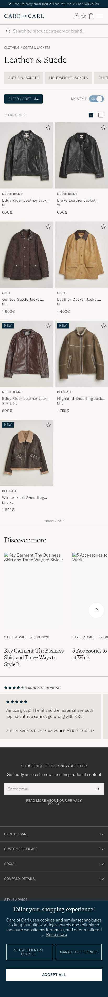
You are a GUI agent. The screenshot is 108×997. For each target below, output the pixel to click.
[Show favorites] (83, 16)
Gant (6, 293)
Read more (56, 934)
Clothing (12, 48)
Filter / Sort (19, 99)
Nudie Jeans (12, 194)
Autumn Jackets (23, 78)
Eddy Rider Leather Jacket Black (26, 200)
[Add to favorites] (47, 128)
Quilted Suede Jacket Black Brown (21, 299)
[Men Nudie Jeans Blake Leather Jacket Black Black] (81, 155)
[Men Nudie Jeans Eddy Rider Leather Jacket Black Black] (26, 155)
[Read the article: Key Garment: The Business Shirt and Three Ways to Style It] (34, 610)
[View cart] (91, 16)
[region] (54, 716)
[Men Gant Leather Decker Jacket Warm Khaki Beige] (81, 255)
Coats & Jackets (36, 48)
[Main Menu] (99, 16)
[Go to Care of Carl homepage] (24, 16)
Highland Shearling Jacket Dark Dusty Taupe (81, 398)
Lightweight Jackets (68, 78)
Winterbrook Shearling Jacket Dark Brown (23, 497)
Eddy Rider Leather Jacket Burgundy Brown (26, 398)
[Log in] (76, 16)
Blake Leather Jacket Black (76, 200)
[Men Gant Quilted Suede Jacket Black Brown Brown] (26, 255)
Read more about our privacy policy (54, 802)
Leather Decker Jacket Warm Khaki (77, 299)
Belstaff (64, 392)
